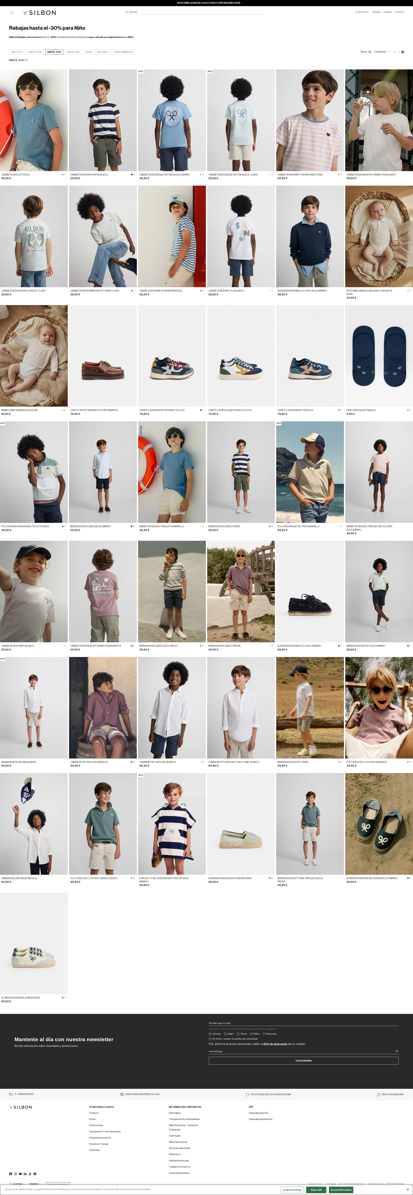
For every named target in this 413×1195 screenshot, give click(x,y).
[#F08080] (339, 174)
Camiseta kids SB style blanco (226, 291)
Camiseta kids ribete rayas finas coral (300, 175)
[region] (206, 1190)
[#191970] (132, 174)
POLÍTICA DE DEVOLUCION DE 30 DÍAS (271, 1094)
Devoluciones (96, 1125)
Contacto (94, 1113)
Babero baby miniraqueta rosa (19, 410)
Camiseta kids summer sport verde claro (95, 291)
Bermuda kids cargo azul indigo (158, 646)
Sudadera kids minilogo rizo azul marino (302, 291)
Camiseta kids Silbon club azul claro (23, 291)
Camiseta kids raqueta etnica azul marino (164, 175)
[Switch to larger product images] (395, 52)
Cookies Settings (292, 1190)
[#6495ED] (63, 174)
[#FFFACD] (200, 526)
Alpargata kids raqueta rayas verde (230, 878)
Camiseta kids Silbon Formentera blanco (371, 175)
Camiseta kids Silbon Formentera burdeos (95, 646)
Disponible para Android (260, 1119)
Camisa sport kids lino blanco (157, 762)
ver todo (17, 52)
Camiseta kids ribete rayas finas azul (161, 291)
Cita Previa (94, 1150)
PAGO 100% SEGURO (393, 1094)
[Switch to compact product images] (402, 52)
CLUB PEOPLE (362, 12)
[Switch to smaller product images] (399, 52)
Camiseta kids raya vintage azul (89, 175)
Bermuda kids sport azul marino (366, 646)
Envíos (92, 1119)
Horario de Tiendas (98, 1144)
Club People (175, 1136)
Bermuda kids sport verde (292, 762)
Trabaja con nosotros (179, 1167)
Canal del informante (179, 1173)
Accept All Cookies (341, 1190)
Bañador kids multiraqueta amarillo (161, 526)
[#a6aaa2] (339, 762)
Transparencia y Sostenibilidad (184, 1119)
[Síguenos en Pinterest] (34, 1173)
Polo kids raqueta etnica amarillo (298, 526)
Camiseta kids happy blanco (17, 646)
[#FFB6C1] (408, 291)
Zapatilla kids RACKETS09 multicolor (162, 410)
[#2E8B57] (132, 291)
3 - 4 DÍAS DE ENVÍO (24, 1094)
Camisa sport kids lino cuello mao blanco (234, 762)
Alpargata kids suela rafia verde (20, 998)
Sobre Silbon (175, 1113)
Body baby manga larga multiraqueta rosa (369, 292)
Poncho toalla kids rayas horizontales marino (163, 880)
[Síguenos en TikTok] (30, 1173)
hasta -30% (54, 52)
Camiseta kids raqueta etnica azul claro (233, 175)
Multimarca (174, 1154)
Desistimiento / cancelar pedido (105, 1132)
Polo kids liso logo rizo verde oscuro (93, 878)
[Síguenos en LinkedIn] (25, 1173)
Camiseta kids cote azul (15, 175)
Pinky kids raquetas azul (361, 410)
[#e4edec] (270, 174)
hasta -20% (73, 52)
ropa (88, 52)
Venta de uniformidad (179, 1148)
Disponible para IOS (258, 1113)
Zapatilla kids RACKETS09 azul (295, 410)
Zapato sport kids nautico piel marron (94, 410)
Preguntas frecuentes (100, 1138)
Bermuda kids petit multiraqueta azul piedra (300, 880)
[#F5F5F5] (270, 291)
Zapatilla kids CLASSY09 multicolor (230, 410)
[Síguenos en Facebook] (10, 1173)
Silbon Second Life (178, 1142)
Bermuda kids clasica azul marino (90, 526)
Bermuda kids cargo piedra (224, 646)
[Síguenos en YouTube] (20, 1173)
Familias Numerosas (179, 1161)
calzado (102, 52)
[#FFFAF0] (270, 646)
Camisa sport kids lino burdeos (89, 762)
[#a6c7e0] (200, 174)
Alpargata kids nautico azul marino (299, 646)
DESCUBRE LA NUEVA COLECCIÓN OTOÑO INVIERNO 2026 (208, 3)
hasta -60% (35, 52)
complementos (123, 52)
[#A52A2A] (132, 646)
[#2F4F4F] (201, 410)
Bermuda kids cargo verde (224, 526)
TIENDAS (376, 12)
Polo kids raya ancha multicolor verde (25, 526)
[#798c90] (131, 878)
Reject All (316, 1190)
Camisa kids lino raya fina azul (19, 878)
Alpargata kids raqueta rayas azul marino (372, 878)
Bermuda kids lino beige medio (19, 762)
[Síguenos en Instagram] (15, 1173)
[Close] (407, 1189)
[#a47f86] (408, 762)
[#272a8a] (339, 646)
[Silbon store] (39, 12)
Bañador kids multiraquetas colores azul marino (369, 528)
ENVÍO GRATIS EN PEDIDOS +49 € (143, 1094)
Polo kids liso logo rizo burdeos (367, 762)
